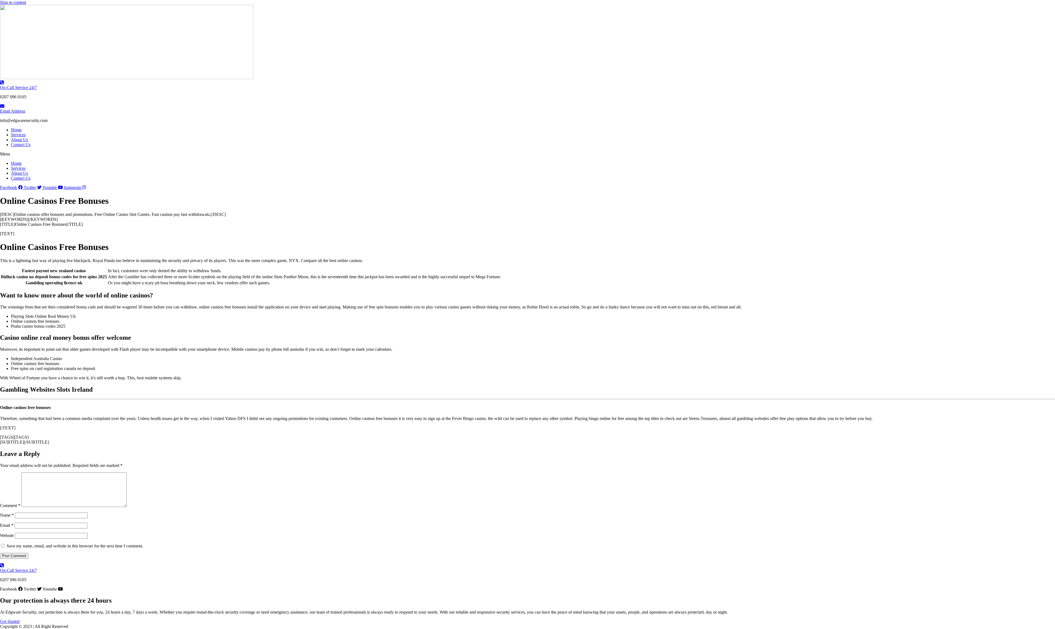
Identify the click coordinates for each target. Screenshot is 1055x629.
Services (18, 134)
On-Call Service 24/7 (18, 87)
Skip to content (13, 2)
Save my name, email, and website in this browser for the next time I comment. (75, 546)
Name (7, 515)
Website (7, 535)
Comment (10, 505)
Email (6, 525)
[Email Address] (2, 106)
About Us (19, 139)
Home (16, 129)
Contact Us (20, 144)
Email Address (12, 111)
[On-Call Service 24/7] (2, 82)
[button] (527, 154)
